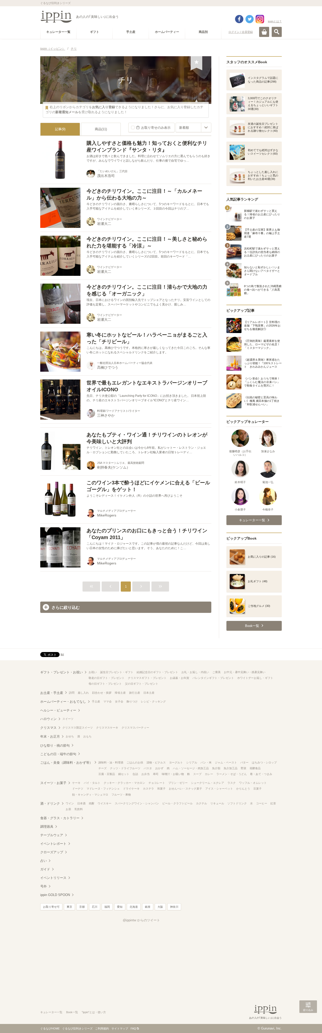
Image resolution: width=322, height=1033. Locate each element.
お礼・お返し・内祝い (195, 672)
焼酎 (91, 803)
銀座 (147, 906)
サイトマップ (119, 1028)
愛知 (120, 906)
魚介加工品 (230, 768)
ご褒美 (216, 672)
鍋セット (123, 774)
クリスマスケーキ (107, 727)
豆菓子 (257, 788)
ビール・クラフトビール (177, 803)
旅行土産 (134, 692)
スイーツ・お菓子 (53, 783)
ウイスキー (104, 803)
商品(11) (101, 129)
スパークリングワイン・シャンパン (137, 803)
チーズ (102, 768)
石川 (94, 906)
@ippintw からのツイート (141, 920)
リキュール (217, 803)
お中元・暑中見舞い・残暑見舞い (244, 672)
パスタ (148, 768)
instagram (260, 19)
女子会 (119, 701)
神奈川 (174, 906)
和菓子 (161, 788)
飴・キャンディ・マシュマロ (90, 794)
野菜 (243, 768)
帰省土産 (120, 692)
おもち (87, 736)
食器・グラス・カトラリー (59, 818)
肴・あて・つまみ (261, 774)
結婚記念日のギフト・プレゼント (157, 672)
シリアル (191, 762)
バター (244, 762)
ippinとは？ (275, 21)
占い (43, 861)
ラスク (231, 782)
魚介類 (216, 768)
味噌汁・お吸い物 (173, 774)
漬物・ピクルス (156, 762)
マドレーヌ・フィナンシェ (103, 788)
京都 (82, 906)
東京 (69, 906)
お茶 (68, 809)
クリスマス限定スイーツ (77, 727)
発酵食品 (255, 768)
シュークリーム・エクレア (207, 782)
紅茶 (273, 803)
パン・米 (206, 762)
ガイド (45, 869)
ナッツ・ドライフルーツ (125, 768)
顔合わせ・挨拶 (101, 692)
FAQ (133, 1028)
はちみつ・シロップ (264, 762)
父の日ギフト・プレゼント (141, 683)
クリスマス (48, 728)
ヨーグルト (176, 762)
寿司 (155, 774)
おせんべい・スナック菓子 (185, 788)
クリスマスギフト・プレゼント (147, 677)
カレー (209, 774)
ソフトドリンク (237, 803)
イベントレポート (53, 844)
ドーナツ (77, 788)
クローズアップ (51, 852)
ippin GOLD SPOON (55, 895)
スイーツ (67, 718)
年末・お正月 (50, 736)
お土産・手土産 (51, 693)
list (62, 654)
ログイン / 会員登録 (240, 31)
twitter (249, 19)
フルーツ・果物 (121, 794)
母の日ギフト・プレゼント (105, 683)
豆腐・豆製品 (106, 774)
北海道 (134, 906)
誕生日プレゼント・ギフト (116, 672)
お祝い (93, 672)
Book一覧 (72, 1012)
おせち (70, 736)
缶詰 (135, 774)
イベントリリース (53, 878)
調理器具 (46, 826)
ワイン (70, 803)
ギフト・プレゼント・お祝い (61, 672)
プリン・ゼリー (178, 782)
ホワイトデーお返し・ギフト (255, 677)
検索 (277, 32)
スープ (197, 774)
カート (264, 32)
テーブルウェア (51, 835)
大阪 (160, 906)
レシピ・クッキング (153, 701)
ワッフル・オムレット (253, 782)
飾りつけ (132, 701)
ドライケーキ (131, 788)
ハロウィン (48, 719)
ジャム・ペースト (226, 762)
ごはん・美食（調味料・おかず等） (66, 762)
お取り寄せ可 (51, 906)
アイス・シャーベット (219, 788)
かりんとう (243, 788)
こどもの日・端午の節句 (58, 754)
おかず (159, 768)
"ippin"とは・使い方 (94, 1012)
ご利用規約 (102, 1028)
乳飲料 (78, 809)
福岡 (107, 906)
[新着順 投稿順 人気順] (193, 127)
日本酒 (81, 803)
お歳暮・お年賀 (179, 677)
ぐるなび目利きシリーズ (77, 1028)
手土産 (96, 701)
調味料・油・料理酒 (110, 762)
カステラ (148, 788)
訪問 (71, 692)
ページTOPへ (308, 1021)
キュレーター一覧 (51, 1012)
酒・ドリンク (50, 803)
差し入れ (83, 692)
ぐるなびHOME (50, 1028)
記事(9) (60, 129)
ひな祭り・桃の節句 (55, 745)
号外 (43, 886)
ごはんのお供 (135, 762)
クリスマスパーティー (135, 727)
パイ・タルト (92, 782)
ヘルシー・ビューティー (58, 710)
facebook (239, 19)
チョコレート (156, 782)
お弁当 (145, 774)
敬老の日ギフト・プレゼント (107, 677)
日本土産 (148, 692)
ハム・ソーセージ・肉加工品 (191, 768)
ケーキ (76, 782)
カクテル (201, 803)
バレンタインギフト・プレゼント (213, 677)
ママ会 (107, 701)
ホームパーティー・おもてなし (63, 701)
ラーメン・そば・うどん (231, 774)
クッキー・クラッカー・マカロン (124, 782)
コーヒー (261, 803)
